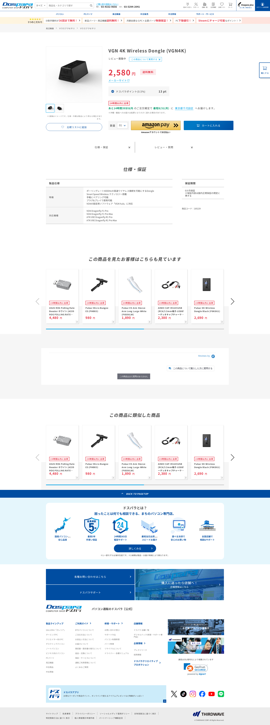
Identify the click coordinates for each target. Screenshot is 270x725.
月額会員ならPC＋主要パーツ (148, 20)
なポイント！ (218, 20)
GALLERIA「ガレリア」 (56, 630)
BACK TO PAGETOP (137, 493)
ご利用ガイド (81, 623)
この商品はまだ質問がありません (134, 376)
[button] (233, 301)
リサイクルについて (113, 648)
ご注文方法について (83, 634)
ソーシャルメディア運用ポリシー (115, 713)
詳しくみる (135, 548)
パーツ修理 (109, 643)
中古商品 (49, 667)
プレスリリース (140, 650)
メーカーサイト (117, 80)
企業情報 (138, 643)
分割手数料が (62, 20)
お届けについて (81, 643)
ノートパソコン (52, 648)
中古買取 (49, 671)
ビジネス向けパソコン (55, 653)
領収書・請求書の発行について (88, 648)
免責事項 (66, 713)
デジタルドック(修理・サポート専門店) (148, 635)
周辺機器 (50, 28)
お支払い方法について (84, 639)
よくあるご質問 (81, 667)
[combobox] (70, 5)
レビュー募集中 (117, 58)
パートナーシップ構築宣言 (111, 718)
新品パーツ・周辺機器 (102, 20)
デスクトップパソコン (55, 643)
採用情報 (137, 654)
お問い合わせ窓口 (112, 630)
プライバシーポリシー (85, 713)
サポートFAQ (110, 634)
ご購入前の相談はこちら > (107, 4)
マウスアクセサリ (67, 28)
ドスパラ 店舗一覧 (141, 630)
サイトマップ (52, 713)
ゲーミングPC (52, 634)
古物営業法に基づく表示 (145, 713)
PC (183, 20)
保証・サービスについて (85, 658)
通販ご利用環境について (85, 662)
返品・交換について (83, 653)
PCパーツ (50, 658)
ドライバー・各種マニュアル (117, 653)
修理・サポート (112, 623)
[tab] (190, 368)
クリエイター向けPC (54, 639)
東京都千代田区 (184, 108)
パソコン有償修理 (112, 639)
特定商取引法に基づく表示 (58, 718)
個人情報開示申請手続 (84, 718)
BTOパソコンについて (84, 630)
